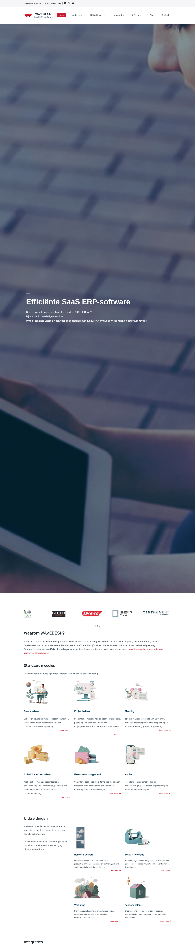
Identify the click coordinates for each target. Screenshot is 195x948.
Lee (60, 730)
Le (110, 793)
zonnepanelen (42, 653)
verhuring (29, 653)
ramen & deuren (155, 649)
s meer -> (66, 730)
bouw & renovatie (137, 649)
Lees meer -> (165, 730)
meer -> (167, 793)
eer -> (67, 797)
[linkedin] (65, 3)
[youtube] (73, 3)
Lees (161, 793)
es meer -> (116, 793)
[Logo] (28, 15)
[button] (27, 614)
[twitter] (69, 3)
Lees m (62, 797)
